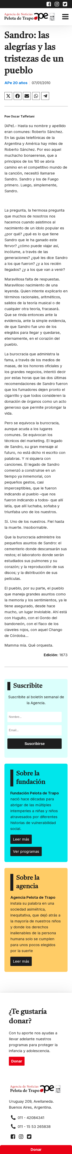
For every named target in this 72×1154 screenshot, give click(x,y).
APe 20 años (16, 83)
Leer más (21, 839)
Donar (36, 1149)
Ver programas (26, 851)
